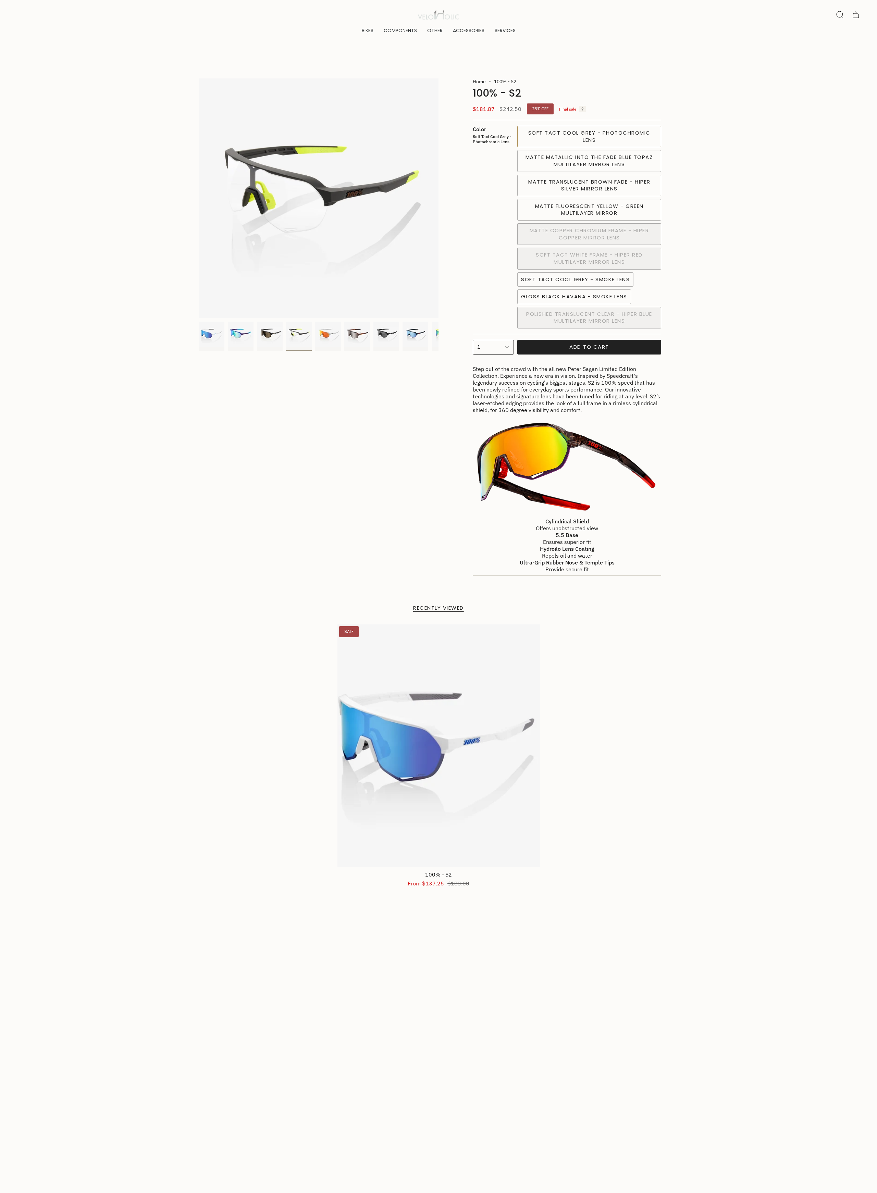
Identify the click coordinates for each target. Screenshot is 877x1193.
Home (479, 81)
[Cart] (856, 15)
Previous (199, 198)
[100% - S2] (438, 745)
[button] (368, 31)
